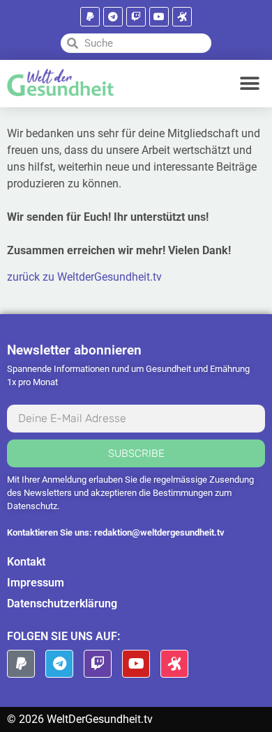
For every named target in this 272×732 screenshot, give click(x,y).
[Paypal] (90, 16)
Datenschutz (32, 506)
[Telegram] (113, 16)
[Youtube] (159, 16)
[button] (249, 83)
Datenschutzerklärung (62, 603)
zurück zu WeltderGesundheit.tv (84, 276)
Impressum (35, 582)
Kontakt (26, 561)
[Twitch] (136, 16)
